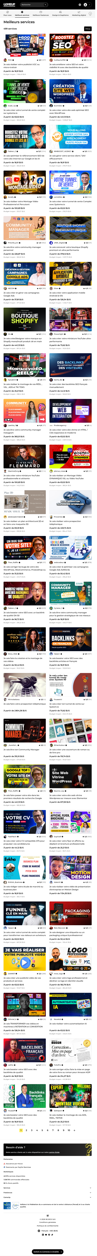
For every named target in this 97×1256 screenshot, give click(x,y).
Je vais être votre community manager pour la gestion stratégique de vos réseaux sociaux (69, 615)
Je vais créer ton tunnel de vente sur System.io (66, 705)
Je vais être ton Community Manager (21, 749)
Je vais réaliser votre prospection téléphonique (65, 522)
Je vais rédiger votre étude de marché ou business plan (23, 888)
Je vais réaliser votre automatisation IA (68, 1024)
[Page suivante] (74, 1130)
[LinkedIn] (43, 1234)
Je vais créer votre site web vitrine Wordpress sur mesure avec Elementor (68, 796)
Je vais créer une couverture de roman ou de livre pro (69, 751)
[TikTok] (52, 1234)
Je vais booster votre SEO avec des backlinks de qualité (20, 1070)
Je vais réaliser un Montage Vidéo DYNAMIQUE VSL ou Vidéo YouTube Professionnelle (66, 478)
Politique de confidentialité (47, 1226)
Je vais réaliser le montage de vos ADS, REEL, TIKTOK (68, 1116)
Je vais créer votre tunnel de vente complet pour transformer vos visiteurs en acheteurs (25, 933)
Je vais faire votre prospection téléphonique (25, 704)
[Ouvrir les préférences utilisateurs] (89, 4)
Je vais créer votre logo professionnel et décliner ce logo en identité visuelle (68, 979)
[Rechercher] (45, 4)
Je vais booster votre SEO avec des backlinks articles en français (66, 659)
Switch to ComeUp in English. (46, 1252)
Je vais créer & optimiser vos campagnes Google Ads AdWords (68, 568)
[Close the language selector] (61, 1252)
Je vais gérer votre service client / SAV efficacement (67, 157)
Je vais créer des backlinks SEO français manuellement (68, 385)
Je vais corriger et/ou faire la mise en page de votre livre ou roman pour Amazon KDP (69, 1070)
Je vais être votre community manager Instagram (22, 431)
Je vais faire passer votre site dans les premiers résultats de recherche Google (23, 796)
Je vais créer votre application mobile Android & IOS (67, 294)
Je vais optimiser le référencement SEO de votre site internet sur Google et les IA (24, 157)
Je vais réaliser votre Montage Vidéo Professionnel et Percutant (21, 203)
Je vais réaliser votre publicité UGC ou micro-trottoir (22, 66)
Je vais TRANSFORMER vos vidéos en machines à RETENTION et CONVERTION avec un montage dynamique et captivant (24, 1027)
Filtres (87, 29)
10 (69, 1130)
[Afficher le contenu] (90, 1188)
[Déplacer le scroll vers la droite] (90, 13)
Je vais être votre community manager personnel (22, 248)
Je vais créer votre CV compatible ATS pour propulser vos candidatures (24, 842)
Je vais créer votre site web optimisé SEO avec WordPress (69, 111)
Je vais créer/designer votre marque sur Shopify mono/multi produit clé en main (23, 340)
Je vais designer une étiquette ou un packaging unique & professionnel (67, 933)
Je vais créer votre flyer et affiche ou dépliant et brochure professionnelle (67, 842)
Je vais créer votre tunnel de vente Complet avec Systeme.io (70, 203)
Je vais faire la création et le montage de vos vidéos (23, 659)
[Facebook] (49, 1234)
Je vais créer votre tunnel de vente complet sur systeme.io (24, 111)
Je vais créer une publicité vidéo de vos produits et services (22, 979)
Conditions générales (47, 1222)
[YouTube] (46, 1234)
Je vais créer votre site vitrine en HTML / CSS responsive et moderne (68, 431)
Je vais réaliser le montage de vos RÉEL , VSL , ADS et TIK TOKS (23, 385)
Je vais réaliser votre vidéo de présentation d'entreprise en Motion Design (69, 888)
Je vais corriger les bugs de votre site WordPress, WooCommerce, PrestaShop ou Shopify (25, 570)
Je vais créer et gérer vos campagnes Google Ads (21, 294)
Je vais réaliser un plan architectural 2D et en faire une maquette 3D (24, 522)
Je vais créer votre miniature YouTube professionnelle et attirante (22, 477)
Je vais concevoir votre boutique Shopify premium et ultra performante (68, 248)
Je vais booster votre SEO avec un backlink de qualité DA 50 (24, 614)
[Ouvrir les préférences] (79, 4)
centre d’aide (54, 1152)
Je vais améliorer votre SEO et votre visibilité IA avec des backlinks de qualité (68, 66)
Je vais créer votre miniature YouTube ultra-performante (70, 340)
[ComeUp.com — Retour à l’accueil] (9, 4)
